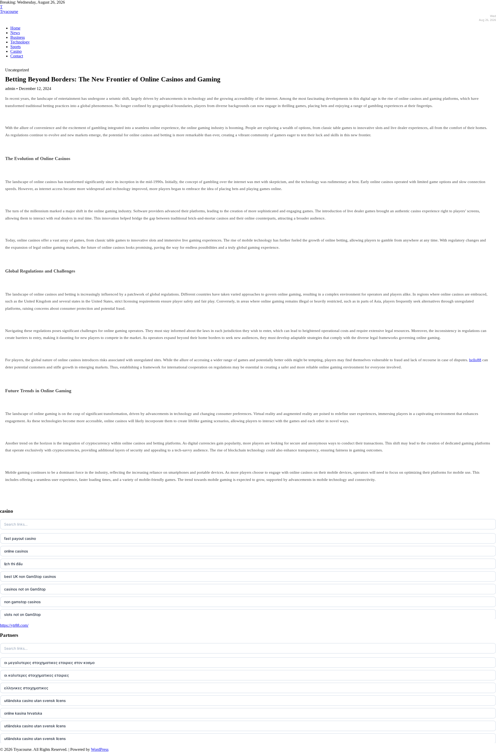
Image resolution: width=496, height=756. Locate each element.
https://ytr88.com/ (14, 625)
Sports (15, 46)
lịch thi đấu (13, 564)
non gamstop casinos (22, 602)
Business (17, 37)
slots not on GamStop (22, 614)
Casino (16, 51)
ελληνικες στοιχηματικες (26, 688)
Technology (20, 42)
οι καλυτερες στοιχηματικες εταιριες (36, 675)
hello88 (475, 360)
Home (15, 28)
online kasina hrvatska (23, 713)
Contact (16, 56)
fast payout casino (20, 538)
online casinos (16, 551)
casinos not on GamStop (25, 589)
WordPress (100, 749)
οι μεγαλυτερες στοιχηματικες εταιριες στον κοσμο (49, 662)
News (15, 33)
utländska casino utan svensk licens (35, 700)
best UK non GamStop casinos (30, 576)
